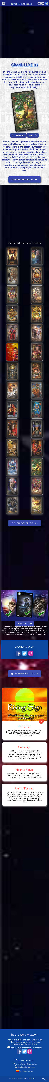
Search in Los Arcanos (24, 1061)
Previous (18, 135)
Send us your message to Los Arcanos (24, 1047)
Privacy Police (31, 1044)
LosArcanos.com (29, 1078)
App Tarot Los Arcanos (24, 1067)
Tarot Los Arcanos (21, 4)
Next (33, 135)
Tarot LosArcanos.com (24, 1034)
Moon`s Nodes (25, 769)
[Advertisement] (24, 31)
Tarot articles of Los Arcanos (24, 1064)
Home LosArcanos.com (24, 673)
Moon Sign (24, 747)
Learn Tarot (24, 623)
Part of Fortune (24, 788)
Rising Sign (24, 726)
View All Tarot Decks (24, 179)
